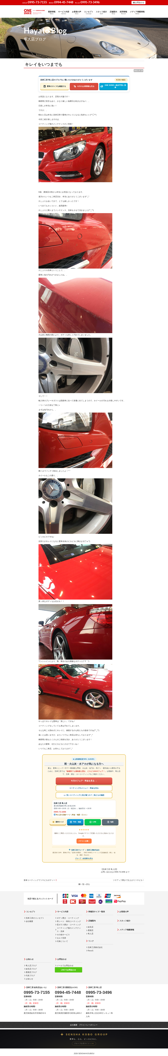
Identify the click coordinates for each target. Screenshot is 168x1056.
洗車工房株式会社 (95, 947)
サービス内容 (63, 12)
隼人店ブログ (31, 965)
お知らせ (30, 959)
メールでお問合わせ (65, 965)
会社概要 (29, 921)
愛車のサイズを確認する (56, 86)
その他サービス (63, 935)
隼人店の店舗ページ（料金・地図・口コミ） (72, 815)
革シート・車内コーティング (69, 921)
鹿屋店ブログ (31, 972)
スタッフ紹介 (101, 12)
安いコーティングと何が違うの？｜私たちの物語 (85, 795)
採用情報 (123, 12)
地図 (112, 822)
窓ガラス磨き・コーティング (69, 925)
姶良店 (90, 927)
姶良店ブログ (31, 969)
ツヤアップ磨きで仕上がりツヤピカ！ (128, 880)
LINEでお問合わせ (68, 970)
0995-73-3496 (60, 812)
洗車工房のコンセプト (35, 918)
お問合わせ (139, 2)
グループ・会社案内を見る (84, 858)
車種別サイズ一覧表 (96, 912)
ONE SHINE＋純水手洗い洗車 (115, 86)
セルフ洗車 (61, 938)
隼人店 (90, 934)
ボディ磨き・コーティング (68, 918)
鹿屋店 (90, 930)
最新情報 (51, 12)
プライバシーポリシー (88, 1025)
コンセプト (88, 12)
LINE (94, 822)
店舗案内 (113, 12)
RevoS (90, 951)
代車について (62, 941)
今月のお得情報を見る (85, 86)
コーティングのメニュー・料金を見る (84, 788)
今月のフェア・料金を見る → (84, 781)
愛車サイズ (60, 822)
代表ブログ (30, 975)
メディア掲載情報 (137, 12)
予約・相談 (77, 822)
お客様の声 (76, 12)
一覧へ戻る (85, 884)
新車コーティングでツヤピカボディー (39, 880)
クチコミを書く (84, 841)
